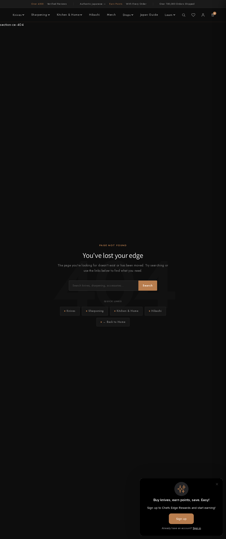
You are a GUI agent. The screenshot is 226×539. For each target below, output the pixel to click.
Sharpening (39, 15)
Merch (111, 15)
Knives (17, 15)
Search (148, 285)
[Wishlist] (193, 15)
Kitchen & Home (68, 15)
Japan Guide (149, 15)
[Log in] (203, 15)
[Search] (183, 15)
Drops (127, 15)
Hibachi (94, 15)
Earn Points (115, 4)
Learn (169, 15)
